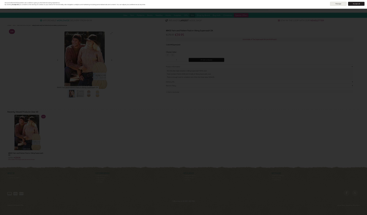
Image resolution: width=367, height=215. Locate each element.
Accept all (356, 4)
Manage (338, 4)
